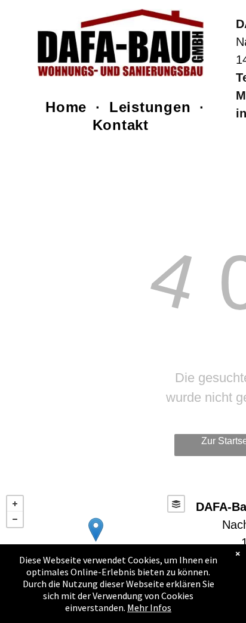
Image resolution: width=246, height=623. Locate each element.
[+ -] (95, 541)
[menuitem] (68, 107)
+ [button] (15, 504)
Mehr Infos (149, 607)
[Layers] (176, 504)
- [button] (15, 519)
